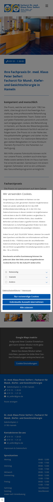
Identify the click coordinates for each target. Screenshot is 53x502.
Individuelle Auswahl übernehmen (26, 302)
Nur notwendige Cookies (26, 296)
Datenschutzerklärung (11, 290)
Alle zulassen (26, 307)
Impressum (26, 290)
